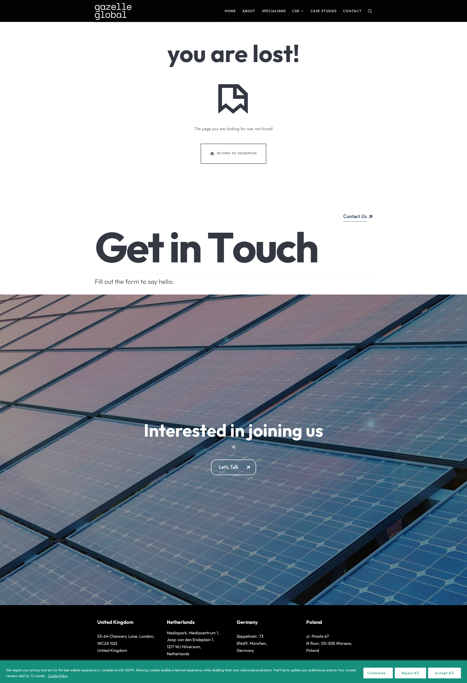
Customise (376, 673)
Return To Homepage (237, 153)
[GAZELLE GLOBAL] (113, 11)
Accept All (444, 673)
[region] (233, 671)
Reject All (410, 673)
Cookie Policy (58, 676)
